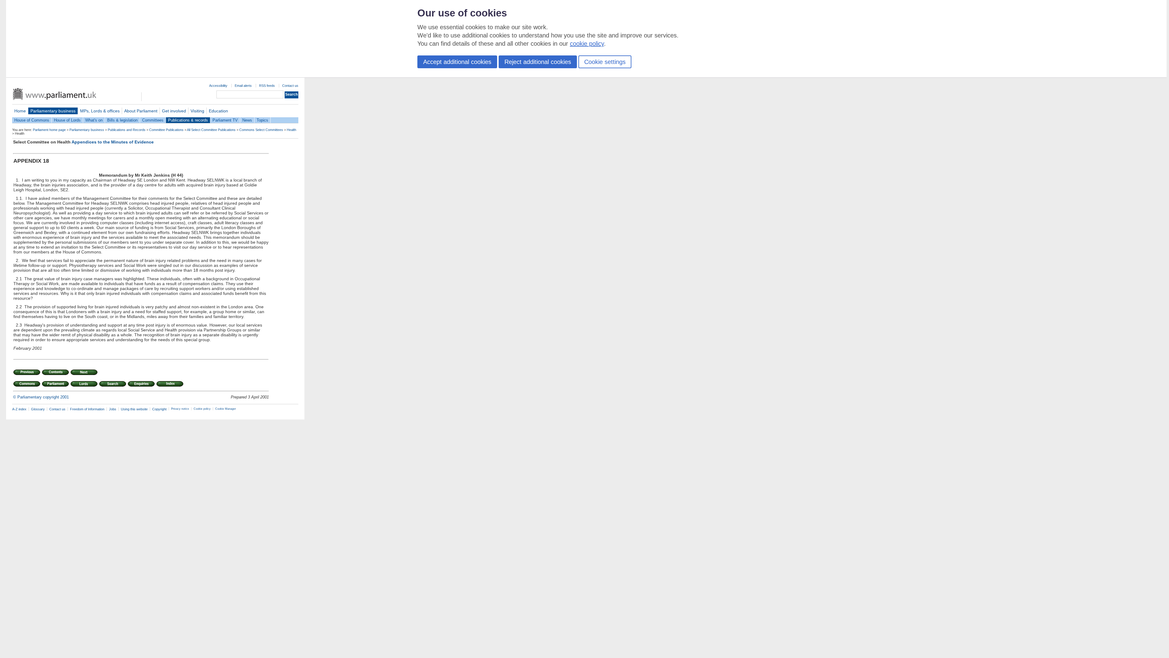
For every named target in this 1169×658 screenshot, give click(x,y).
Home (20, 110)
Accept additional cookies (457, 61)
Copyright (159, 409)
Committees (152, 120)
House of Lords (67, 120)
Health (291, 130)
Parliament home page (49, 130)
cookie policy (587, 43)
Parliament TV (225, 120)
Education (218, 110)
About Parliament (140, 110)
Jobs (112, 409)
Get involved (174, 110)
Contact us (290, 85)
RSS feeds (267, 85)
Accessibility (218, 85)
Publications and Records (127, 130)
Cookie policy (202, 408)
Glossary (38, 409)
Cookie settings (605, 61)
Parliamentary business (52, 110)
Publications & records (188, 120)
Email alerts (243, 85)
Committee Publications (166, 130)
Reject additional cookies (537, 61)
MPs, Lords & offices (100, 110)
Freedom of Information (87, 409)
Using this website (134, 409)
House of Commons (31, 120)
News (247, 120)
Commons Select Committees (261, 130)
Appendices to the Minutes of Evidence (113, 142)
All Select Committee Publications (211, 130)
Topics (262, 120)
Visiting (197, 110)
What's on (94, 120)
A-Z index (19, 409)
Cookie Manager (225, 408)
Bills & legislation (122, 120)
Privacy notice (180, 408)
